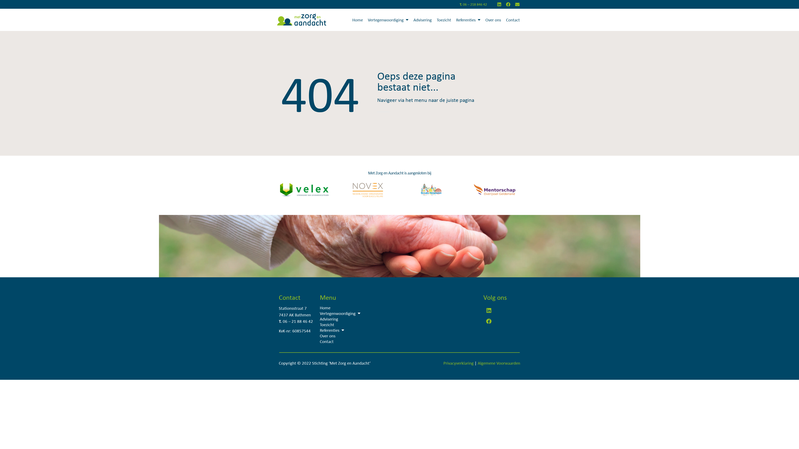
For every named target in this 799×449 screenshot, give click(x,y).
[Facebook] (508, 4)
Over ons (493, 20)
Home (357, 20)
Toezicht (444, 20)
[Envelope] (517, 4)
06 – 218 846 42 (473, 4)
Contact (513, 20)
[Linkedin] (499, 4)
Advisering (422, 20)
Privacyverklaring (458, 363)
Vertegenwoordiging (386, 20)
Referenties (466, 20)
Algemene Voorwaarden (499, 363)
